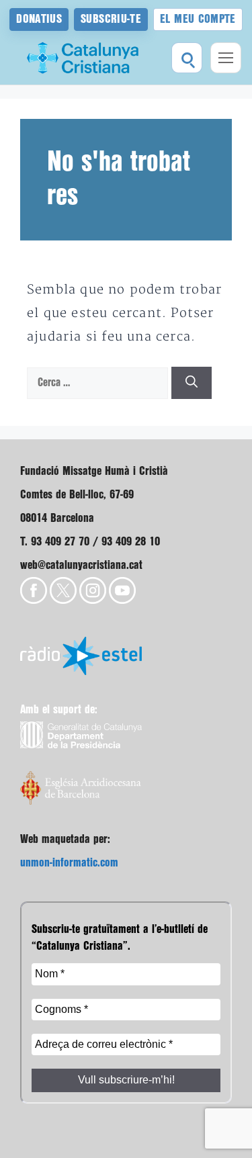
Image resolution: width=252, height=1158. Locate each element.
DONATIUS (39, 19)
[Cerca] (191, 383)
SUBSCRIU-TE (111, 19)
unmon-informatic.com (69, 863)
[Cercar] (186, 57)
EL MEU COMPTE (198, 19)
